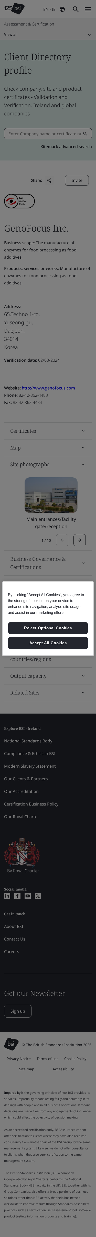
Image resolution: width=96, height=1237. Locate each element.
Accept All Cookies (48, 643)
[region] (47, 618)
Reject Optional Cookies (48, 628)
